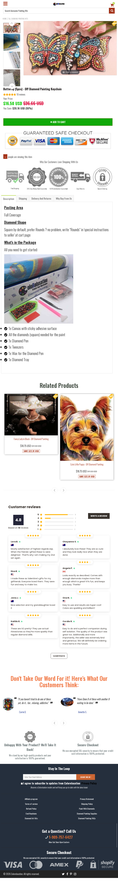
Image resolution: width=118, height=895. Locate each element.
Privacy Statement (87, 798)
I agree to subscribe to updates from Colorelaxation (60, 783)
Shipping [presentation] (23, 198)
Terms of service (31, 803)
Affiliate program (31, 798)
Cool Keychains (31, 813)
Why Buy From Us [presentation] (64, 198)
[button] (14, 95)
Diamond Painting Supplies (87, 813)
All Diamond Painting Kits (18, 18)
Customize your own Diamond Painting (31, 451)
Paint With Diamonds (87, 808)
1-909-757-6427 (60, 837)
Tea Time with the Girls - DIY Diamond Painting (87, 468)
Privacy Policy (89, 783)
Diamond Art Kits (31, 818)
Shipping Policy (87, 803)
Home (5, 18)
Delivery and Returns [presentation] (41, 198)
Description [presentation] (8, 199)
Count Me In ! (85, 777)
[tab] (8, 198)
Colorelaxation (17, 874)
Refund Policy (31, 808)
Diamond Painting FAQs (87, 818)
